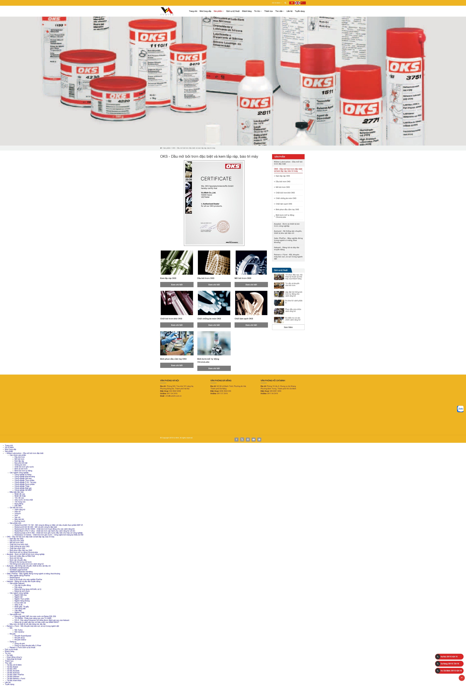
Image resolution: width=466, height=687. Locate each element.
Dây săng (18, 587)
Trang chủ (9, 445)
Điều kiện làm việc (17, 492)
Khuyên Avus (20, 638)
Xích (16, 515)
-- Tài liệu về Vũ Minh (13, 665)
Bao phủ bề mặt (21, 463)
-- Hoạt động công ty (13, 657)
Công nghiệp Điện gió (23, 488)
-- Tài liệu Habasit (12, 677)
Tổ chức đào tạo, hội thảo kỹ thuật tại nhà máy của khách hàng (293, 277)
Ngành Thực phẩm (22, 599)
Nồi (11, 628)
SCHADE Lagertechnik (18, 570)
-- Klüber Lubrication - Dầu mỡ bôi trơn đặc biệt (24, 453)
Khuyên (13, 634)
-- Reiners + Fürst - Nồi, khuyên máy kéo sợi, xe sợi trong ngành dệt (32, 626)
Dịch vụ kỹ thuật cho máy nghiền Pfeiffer (26, 579)
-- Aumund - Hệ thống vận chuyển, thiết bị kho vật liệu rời (28, 566)
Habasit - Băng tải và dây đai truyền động (286, 248)
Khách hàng (9, 651)
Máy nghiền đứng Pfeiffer (20, 576)
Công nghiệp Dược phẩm (25, 484)
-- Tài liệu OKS (11, 669)
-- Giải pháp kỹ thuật (13, 659)
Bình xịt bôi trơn (21, 469)
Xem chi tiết (177, 284)
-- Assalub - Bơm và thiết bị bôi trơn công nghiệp (25, 554)
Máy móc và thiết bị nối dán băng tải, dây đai (28, 624)
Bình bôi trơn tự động (23, 471)
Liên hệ (7, 682)
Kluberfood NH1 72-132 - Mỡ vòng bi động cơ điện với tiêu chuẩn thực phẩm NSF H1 (49, 525)
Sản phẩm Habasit (17, 583)
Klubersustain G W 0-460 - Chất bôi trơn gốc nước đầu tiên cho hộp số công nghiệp (49, 533)
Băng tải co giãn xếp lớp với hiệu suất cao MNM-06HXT (37, 622)
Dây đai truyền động (23, 585)
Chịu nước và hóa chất (24, 500)
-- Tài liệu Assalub (12, 671)
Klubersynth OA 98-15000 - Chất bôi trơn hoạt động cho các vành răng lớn (45, 529)
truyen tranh (26, 429)
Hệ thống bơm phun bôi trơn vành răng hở (27, 564)
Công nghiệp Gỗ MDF (23, 490)
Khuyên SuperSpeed (23, 636)
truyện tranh (19, 429)
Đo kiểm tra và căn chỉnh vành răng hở (292, 319)
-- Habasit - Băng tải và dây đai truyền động (22, 581)
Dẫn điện (18, 506)
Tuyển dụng (9, 684)
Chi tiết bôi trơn (16, 508)
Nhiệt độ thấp (20, 496)
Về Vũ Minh (276, 3)
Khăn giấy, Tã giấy (22, 607)
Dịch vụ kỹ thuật (281, 270)
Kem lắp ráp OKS (168, 278)
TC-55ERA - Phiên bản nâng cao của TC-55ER (33, 618)
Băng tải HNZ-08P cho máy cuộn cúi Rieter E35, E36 (35, 616)
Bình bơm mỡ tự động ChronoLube (285, 216)
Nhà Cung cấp (10, 449)
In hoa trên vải (20, 603)
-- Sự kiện (9, 655)
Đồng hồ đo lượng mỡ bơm (21, 562)
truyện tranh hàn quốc (59, 429)
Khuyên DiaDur (20, 640)
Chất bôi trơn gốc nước (24, 467)
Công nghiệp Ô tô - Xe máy (25, 482)
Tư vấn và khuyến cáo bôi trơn (292, 284)
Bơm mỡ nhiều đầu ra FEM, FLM (22, 556)
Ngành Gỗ (19, 597)
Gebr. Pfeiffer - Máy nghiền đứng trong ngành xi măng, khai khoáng (288, 240)
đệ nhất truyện (4, 429)
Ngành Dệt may (21, 595)
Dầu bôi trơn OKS (205, 278)
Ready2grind (15, 577)
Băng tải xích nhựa (22, 591)
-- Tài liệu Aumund (12, 673)
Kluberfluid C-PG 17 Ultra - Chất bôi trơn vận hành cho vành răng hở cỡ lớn (45, 531)
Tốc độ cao (19, 498)
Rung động (19, 504)
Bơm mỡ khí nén (16, 558)
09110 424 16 (451, 671)
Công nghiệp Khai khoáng (25, 477)
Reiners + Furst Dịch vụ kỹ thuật (22, 647)
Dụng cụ (13, 642)
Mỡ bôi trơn (19, 459)
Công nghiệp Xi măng (23, 475)
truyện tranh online (47, 429)
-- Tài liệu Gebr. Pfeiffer (14, 675)
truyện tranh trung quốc (71, 429)
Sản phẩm (167, 148)
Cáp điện (18, 611)
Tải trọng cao (20, 502)
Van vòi (17, 517)
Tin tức (8, 653)
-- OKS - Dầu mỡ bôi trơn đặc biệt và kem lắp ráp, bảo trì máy (29, 537)
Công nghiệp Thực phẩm (24, 480)
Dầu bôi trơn (20, 457)
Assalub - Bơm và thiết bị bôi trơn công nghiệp (287, 225)
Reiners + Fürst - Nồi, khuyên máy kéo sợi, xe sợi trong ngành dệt (288, 257)
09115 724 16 (450, 664)
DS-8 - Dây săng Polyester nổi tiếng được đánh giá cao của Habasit (42, 620)
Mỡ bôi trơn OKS (243, 278)
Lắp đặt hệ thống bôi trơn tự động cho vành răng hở (293, 294)
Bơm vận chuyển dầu (18, 560)
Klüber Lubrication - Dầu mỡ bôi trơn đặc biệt (288, 163)
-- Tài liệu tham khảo (13, 680)
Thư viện (8, 663)
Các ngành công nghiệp (19, 473)
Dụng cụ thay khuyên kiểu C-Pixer (28, 645)
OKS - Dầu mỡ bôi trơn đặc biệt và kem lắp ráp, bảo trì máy (193, 148)
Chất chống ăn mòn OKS (209, 318)
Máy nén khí (19, 519)
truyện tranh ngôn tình (36, 429)
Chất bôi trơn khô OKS (171, 318)
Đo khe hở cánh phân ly (293, 302)
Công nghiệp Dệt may (23, 478)
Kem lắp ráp (19, 461)
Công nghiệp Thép (22, 486)
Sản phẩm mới (15, 523)
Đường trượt (20, 521)
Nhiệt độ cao (20, 494)
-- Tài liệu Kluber (11, 667)
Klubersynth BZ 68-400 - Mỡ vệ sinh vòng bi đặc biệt (36, 527)
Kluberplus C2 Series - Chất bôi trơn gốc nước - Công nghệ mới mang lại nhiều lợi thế (49, 535)
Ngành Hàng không (22, 601)
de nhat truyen (12, 429)
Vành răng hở (20, 510)
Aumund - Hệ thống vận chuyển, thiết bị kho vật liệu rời (288, 232)
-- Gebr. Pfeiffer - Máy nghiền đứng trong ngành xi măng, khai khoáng (32, 574)
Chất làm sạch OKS (244, 318)
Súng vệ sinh (20, 644)
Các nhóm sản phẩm (18, 455)
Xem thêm (288, 327)
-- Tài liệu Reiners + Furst (15, 678)
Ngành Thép (19, 612)
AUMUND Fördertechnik (19, 568)
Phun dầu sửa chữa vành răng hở (293, 310)
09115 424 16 (449, 657)
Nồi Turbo (19, 630)
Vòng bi (18, 513)
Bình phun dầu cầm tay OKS (173, 359)
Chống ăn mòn (20, 465)
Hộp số (18, 511)
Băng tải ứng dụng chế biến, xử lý (28, 589)
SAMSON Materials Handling (21, 572)
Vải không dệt (20, 609)
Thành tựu (9, 661)
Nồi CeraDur (19, 632)
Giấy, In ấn (19, 605)
